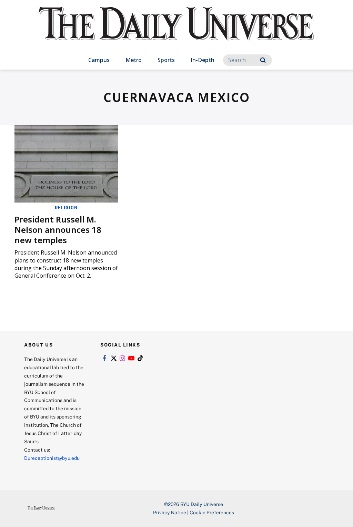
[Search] (263, 60)
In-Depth (202, 60)
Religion (66, 207)
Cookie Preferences (212, 512)
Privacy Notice (169, 512)
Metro (133, 60)
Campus (99, 60)
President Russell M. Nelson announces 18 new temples (57, 230)
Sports (166, 60)
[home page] (176, 31)
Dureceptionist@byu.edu (52, 458)
